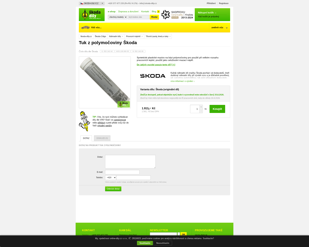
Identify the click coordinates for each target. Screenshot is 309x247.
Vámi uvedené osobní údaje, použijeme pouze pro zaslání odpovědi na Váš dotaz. (136, 185)
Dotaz (86, 138)
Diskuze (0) (102, 138)
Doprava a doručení (128, 11)
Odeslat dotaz (113, 189)
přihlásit (101, 122)
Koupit (217, 109)
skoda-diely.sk (201, 235)
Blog (154, 11)
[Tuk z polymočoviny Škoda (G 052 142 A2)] (104, 82)
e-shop (112, 11)
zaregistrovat (120, 120)
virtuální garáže (104, 125)
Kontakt (145, 11)
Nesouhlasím (162, 243)
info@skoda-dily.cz (148, 3)
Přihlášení (211, 3)
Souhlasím (145, 243)
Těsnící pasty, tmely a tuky (157, 36)
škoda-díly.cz (92, 14)
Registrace (224, 3)
